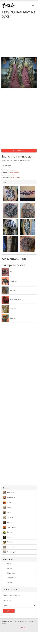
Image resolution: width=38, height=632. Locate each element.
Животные (10, 492)
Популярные (10, 573)
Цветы (9, 512)
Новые (8, 564)
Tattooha (8, 5)
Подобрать (8, 611)
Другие (17, 177)
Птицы (9, 502)
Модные (9, 582)
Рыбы (9, 507)
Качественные (11, 577)
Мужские (10, 537)
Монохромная (14, 172)
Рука (14, 175)
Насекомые (11, 497)
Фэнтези (9, 522)
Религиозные (11, 527)
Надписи (10, 517)
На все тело (11, 547)
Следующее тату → (19, 150)
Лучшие (9, 568)
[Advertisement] (19, 38)
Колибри (13, 318)
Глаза (12, 272)
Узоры (12, 177)
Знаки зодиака (12, 552)
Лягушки (13, 309)
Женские (10, 542)
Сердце (13, 290)
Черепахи (13, 281)
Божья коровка (15, 299)
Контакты (23, 627)
